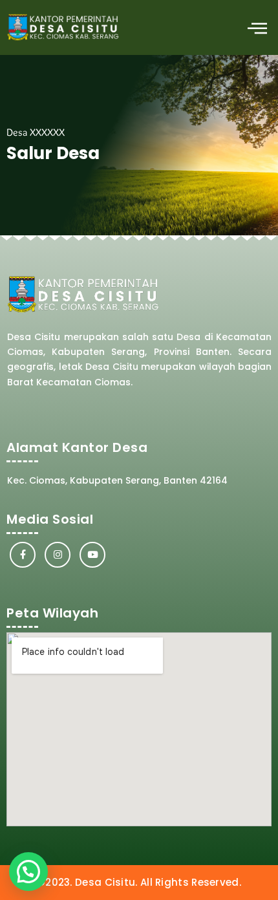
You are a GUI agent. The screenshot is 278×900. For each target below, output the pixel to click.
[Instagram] (57, 555)
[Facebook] (23, 555)
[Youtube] (92, 555)
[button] (257, 27)
